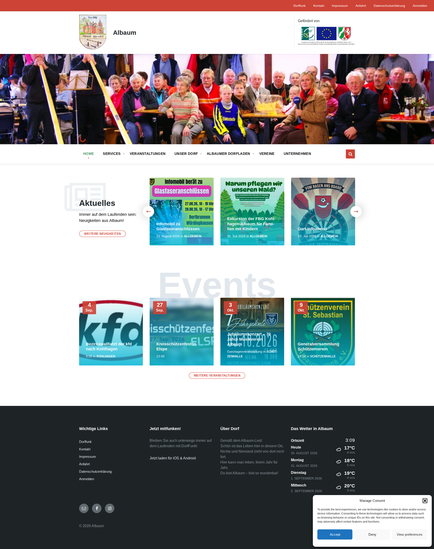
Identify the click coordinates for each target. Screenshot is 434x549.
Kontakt (84, 449)
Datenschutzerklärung (95, 471)
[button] (425, 500)
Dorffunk (85, 442)
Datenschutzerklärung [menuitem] (389, 5)
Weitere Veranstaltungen (217, 375)
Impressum (87, 456)
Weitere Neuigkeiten (102, 233)
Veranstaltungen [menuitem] (148, 154)
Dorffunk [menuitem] (299, 5)
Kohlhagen (106, 356)
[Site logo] (92, 48)
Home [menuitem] (88, 154)
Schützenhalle (323, 356)
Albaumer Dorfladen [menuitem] (228, 154)
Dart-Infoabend (312, 229)
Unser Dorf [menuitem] (186, 154)
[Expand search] (350, 153)
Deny (372, 534)
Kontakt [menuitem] (318, 5)
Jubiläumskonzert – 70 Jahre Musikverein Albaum (249, 339)
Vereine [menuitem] (267, 154)
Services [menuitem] (111, 154)
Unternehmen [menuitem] (297, 154)
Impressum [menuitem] (340, 5)
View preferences (409, 534)
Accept (335, 534)
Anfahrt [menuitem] (361, 5)
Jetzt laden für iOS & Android (173, 458)
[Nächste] (356, 211)
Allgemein (192, 236)
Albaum (124, 32)
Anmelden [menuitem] (420, 5)
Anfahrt (84, 464)
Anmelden (86, 479)
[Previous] (148, 211)
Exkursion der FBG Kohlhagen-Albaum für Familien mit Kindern (251, 223)
